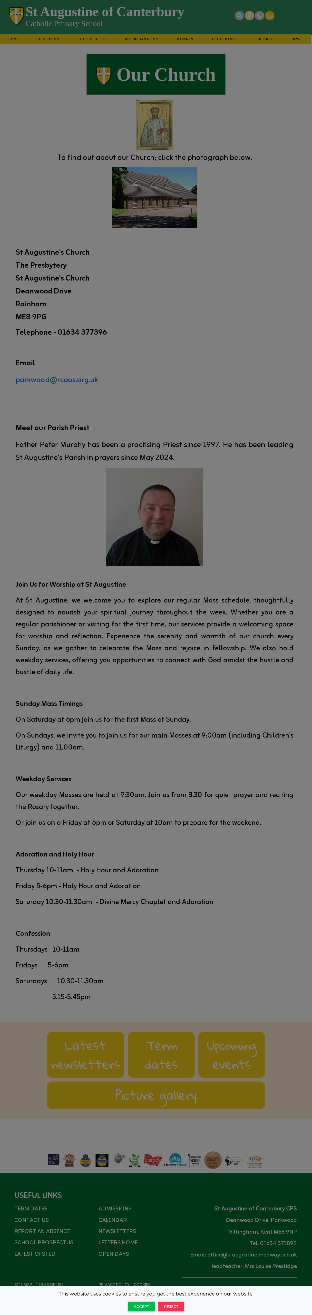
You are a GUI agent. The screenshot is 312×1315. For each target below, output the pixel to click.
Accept (141, 1306)
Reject (171, 1306)
